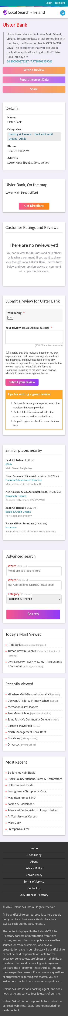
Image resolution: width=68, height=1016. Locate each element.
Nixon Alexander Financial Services (26, 476)
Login (49, 3)
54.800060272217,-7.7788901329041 (29, 61)
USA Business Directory (34, 895)
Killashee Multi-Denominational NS (34, 694)
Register (60, 3)
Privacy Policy (34, 868)
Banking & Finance (20, 134)
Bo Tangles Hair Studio (21, 772)
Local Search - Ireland (26, 12)
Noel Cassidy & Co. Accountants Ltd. (27, 491)
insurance (10, 527)
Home (34, 848)
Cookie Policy (34, 875)
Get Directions (34, 206)
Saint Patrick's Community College (33, 719)
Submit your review (22, 382)
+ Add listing (34, 855)
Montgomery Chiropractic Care (27, 791)
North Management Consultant (27, 732)
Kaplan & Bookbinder (21, 804)
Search (33, 614)
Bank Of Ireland (15, 460)
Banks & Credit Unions (18, 512)
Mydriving (22, 738)
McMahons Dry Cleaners (23, 707)
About (34, 861)
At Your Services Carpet (22, 816)
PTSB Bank (27, 644)
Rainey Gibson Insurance (20, 523)
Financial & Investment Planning (23, 480)
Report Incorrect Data (34, 79)
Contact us (34, 888)
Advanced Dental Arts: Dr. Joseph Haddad (33, 810)
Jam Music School (29, 713)
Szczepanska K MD (19, 829)
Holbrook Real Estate (20, 785)
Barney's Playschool (24, 726)
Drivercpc (22, 744)
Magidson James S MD (22, 797)
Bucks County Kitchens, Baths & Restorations (35, 779)
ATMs (22, 138)
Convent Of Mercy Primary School (33, 700)
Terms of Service (34, 881)
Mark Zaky (14, 822)
